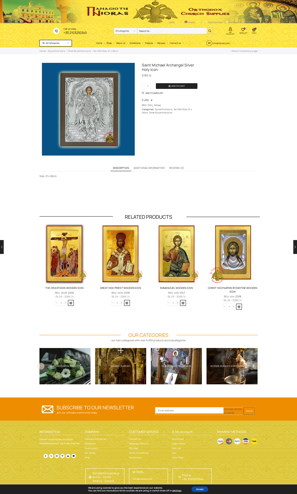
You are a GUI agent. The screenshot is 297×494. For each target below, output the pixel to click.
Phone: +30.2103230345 (192, 477)
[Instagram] (57, 456)
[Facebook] (46, 456)
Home (99, 43)
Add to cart (178, 85)
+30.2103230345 (75, 33)
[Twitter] (51, 456)
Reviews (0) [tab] (176, 168)
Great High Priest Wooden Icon (120, 288)
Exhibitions (135, 43)
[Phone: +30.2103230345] (179, 477)
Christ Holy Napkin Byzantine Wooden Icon (232, 289)
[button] (41, 366)
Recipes (161, 43)
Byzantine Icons (56, 50)
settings (176, 490)
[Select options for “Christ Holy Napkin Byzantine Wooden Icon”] (239, 307)
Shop (109, 43)
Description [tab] (121, 168)
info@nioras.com (221, 43)
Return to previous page (245, 50)
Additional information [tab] (149, 168)
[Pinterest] (62, 456)
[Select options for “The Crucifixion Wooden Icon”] (71, 303)
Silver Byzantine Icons (79, 50)
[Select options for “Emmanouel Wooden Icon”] (183, 303)
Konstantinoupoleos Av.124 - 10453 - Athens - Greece (106, 477)
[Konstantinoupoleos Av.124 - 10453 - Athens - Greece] (90, 477)
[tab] (121, 168)
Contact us (175, 43)
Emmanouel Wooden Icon (176, 288)
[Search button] (210, 31)
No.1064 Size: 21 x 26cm (106, 50)
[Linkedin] (68, 456)
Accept (200, 489)
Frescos (149, 43)
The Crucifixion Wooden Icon (64, 288)
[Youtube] (73, 456)
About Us (120, 43)
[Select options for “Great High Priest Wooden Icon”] (127, 303)
